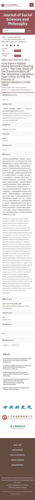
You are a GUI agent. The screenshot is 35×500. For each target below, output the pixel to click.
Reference (4, 48)
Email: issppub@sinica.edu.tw (17, 487)
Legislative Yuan (20, 306)
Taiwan (14, 306)
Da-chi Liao (5, 141)
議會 (20, 304)
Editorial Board (17, 450)
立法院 (11, 304)
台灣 (8, 304)
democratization (6, 306)
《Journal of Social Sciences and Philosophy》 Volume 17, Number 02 (13, 40)
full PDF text (15, 345)
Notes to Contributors (17, 455)
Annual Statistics (17, 465)
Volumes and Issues (14, 37)
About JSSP (17, 445)
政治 (3, 317)
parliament (9, 308)
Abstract (5, 345)
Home (3, 37)
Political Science (6, 320)
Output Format (6, 53)
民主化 (4, 304)
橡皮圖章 (16, 304)
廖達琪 (4, 138)
